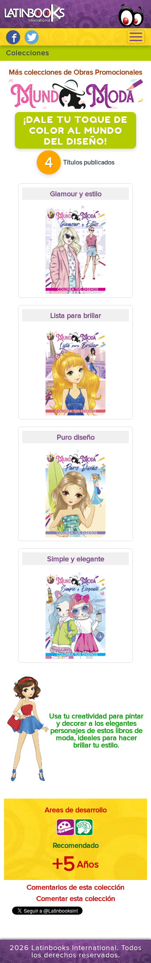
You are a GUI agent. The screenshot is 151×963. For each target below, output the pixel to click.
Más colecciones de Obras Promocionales (75, 72)
